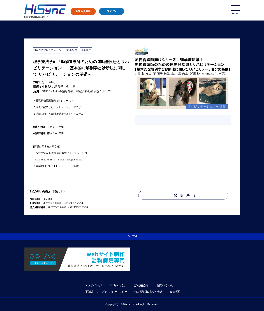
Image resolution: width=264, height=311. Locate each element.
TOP (135, 236)
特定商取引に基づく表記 (148, 291)
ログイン (111, 11)
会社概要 (175, 291)
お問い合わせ (165, 285)
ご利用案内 (140, 285)
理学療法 (86, 50)
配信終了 (184, 195)
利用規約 (89, 291)
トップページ (93, 285)
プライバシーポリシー (114, 291)
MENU (235, 13)
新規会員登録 (83, 11)
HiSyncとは (117, 285)
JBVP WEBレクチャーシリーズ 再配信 (55, 50)
